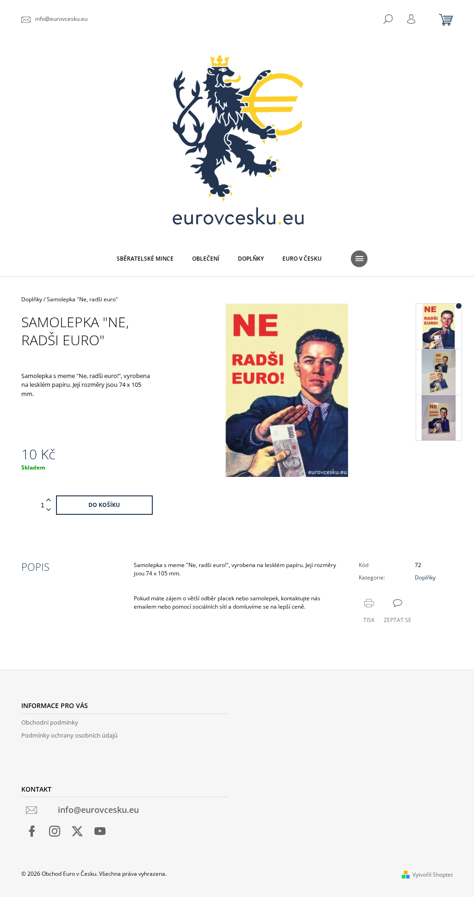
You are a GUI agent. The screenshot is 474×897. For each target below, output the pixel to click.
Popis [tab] (35, 566)
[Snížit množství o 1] (48, 510)
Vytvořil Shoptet (432, 875)
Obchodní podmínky (49, 722)
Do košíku (104, 505)
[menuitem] (145, 258)
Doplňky (425, 577)
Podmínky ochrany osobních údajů (69, 735)
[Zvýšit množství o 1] (48, 500)
